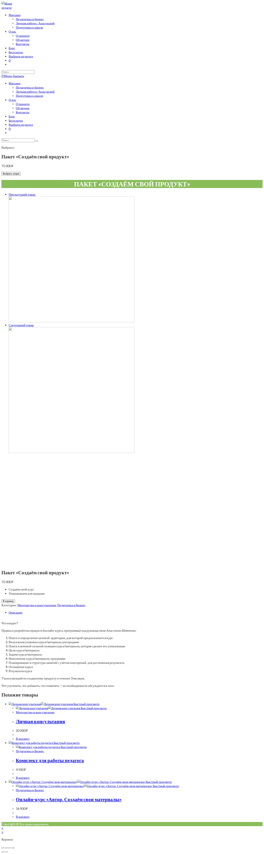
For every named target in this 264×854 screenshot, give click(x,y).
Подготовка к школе (29, 96)
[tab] (136, 612)
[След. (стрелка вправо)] (6, 851)
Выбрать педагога (21, 125)
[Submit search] (36, 141)
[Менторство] (71, 321)
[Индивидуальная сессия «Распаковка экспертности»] (71, 452)
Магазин (14, 83)
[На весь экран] (9, 847)
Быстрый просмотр (86, 704)
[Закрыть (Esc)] (2, 847)
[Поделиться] (6, 847)
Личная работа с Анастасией (35, 91)
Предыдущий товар (22, 194)
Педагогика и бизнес (30, 87)
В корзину (8, 601)
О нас (12, 100)
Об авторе (22, 108)
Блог (12, 116)
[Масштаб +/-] (13, 847)
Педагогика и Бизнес (71, 605)
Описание (15, 612)
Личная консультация (40, 721)
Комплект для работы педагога (50, 760)
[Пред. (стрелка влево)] (2, 851)
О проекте (23, 104)
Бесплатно (16, 120)
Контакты (22, 112)
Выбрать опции (11, 173)
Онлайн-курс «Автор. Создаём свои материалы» (69, 799)
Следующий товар (21, 325)
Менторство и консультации (36, 605)
